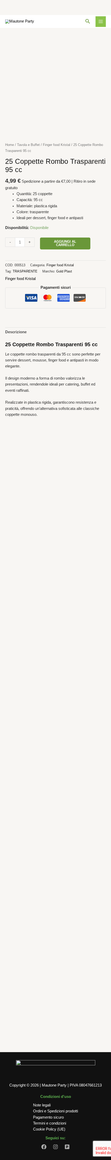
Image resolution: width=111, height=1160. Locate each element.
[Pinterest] (67, 1146)
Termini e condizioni (49, 1123)
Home (9, 145)
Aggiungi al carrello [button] (55, 574)
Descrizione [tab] (16, 332)
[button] (87, 21)
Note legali (42, 1105)
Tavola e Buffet (28, 145)
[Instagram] (55, 1146)
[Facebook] (43, 1146)
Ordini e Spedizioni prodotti (55, 1111)
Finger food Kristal (56, 145)
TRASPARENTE (25, 271)
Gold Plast (64, 271)
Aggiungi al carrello (65, 243)
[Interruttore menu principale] (101, 21)
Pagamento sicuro (48, 1117)
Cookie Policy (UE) (49, 1129)
